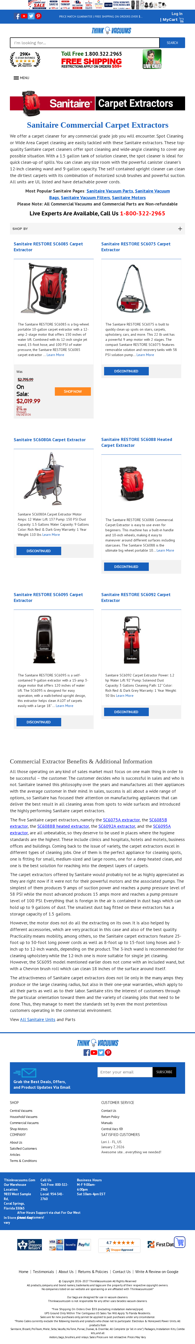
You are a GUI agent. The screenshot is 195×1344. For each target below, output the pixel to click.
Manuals (107, 1123)
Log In (177, 13)
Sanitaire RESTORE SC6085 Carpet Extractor (48, 247)
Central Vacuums (21, 1111)
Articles (15, 1155)
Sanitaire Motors (129, 197)
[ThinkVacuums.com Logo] (111, 30)
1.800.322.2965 (103, 53)
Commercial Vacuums (24, 1123)
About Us (16, 1142)
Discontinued (126, 371)
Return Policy (110, 1117)
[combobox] (85, 42)
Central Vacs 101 (112, 1129)
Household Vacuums (24, 1117)
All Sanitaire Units (37, 1019)
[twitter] (31, 16)
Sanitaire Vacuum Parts (110, 191)
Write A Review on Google (156, 1271)
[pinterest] (38, 16)
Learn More (55, 354)
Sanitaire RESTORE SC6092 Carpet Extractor (136, 597)
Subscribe (164, 1072)
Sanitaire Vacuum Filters (85, 197)
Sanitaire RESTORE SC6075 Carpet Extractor (136, 247)
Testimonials (43, 1271)
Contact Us (108, 1111)
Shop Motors (19, 1129)
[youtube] (24, 16)
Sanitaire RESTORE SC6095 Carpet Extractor (48, 597)
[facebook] (17, 16)
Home (23, 1271)
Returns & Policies (93, 1271)
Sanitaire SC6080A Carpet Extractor (50, 439)
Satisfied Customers (23, 1148)
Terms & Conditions (23, 1161)
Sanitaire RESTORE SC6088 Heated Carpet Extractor (136, 442)
